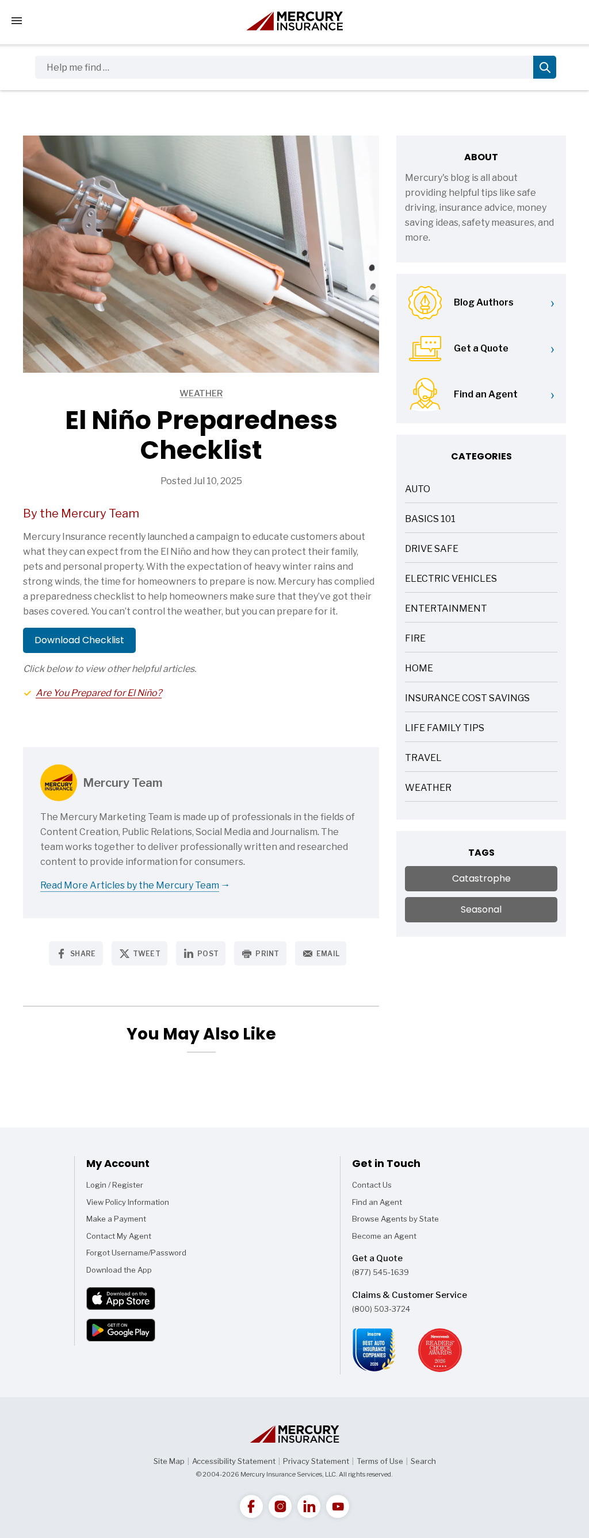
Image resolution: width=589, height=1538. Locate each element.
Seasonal (481, 909)
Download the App (119, 1269)
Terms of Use (380, 1461)
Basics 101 (430, 520)
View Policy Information (127, 1202)
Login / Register (114, 1184)
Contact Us (372, 1184)
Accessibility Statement (234, 1461)
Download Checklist (79, 640)
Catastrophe (481, 878)
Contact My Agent (118, 1236)
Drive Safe (431, 550)
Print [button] (267, 953)
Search (423, 1461)
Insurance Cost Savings (467, 699)
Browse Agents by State (395, 1218)
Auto (417, 490)
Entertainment (446, 609)
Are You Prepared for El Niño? (99, 692)
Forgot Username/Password (136, 1252)
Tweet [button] (147, 953)
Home (419, 669)
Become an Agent (384, 1236)
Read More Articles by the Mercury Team (129, 885)
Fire (415, 639)
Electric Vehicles (451, 579)
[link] (251, 1506)
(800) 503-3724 (381, 1308)
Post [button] (208, 953)
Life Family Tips (444, 729)
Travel (423, 759)
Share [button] (83, 953)
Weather (123, 394)
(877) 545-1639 (380, 1272)
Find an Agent (377, 1202)
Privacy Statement (316, 1461)
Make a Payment (116, 1218)
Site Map (169, 1461)
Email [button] (328, 953)
